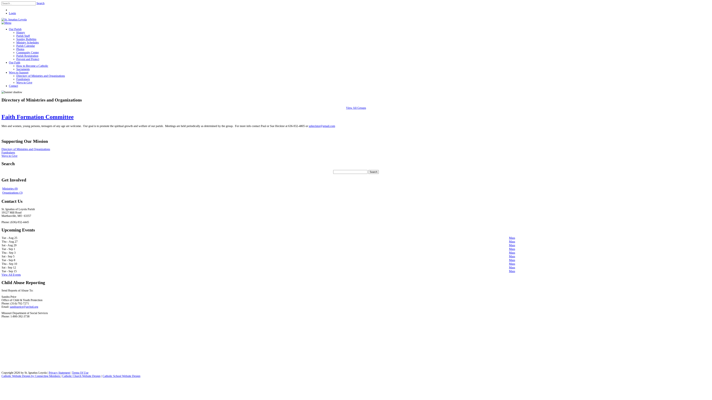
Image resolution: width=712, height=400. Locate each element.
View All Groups (356, 107)
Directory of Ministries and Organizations (25, 149)
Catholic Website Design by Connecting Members (31, 376)
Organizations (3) (12, 192)
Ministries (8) (10, 188)
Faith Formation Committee (37, 117)
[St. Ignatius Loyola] (14, 19)
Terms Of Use (80, 372)
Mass (512, 237)
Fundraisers (8, 152)
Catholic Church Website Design (81, 376)
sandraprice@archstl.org (24, 306)
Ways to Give (9, 155)
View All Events (11, 274)
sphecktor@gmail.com (322, 126)
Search (40, 3)
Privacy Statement (59, 372)
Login (12, 13)
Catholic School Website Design (121, 376)
